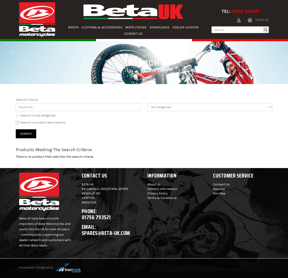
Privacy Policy (157, 193)
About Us (154, 184)
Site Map (219, 193)
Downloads (160, 27)
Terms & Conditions (162, 198)
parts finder (136, 27)
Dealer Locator (185, 27)
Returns (219, 189)
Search (148, 72)
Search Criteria (27, 100)
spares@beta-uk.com (106, 233)
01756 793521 (245, 11)
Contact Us (133, 34)
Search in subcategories (38, 115)
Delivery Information (162, 189)
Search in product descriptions (43, 122)
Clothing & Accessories (102, 27)
